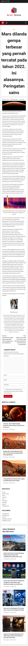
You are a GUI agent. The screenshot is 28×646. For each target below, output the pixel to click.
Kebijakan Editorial (7, 518)
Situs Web (6, 384)
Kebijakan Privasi (6, 520)
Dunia (3, 495)
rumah (3, 492)
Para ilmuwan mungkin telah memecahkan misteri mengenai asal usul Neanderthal (7, 339)
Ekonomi (4, 497)
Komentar (6, 356)
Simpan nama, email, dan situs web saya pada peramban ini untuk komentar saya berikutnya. (13, 391)
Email (5, 379)
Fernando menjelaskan (7, 146)
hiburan (4, 504)
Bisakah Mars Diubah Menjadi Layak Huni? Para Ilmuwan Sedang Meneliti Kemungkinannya (13, 453)
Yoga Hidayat (12, 429)
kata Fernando (20, 282)
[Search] (26, 22)
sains (3, 499)
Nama (5, 375)
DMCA (4, 517)
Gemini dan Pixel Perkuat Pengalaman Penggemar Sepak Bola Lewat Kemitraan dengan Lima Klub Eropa (14, 582)
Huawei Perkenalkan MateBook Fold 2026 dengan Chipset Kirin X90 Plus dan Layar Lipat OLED (13, 635)
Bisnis (5, 591)
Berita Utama (5, 493)
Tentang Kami (5, 513)
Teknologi (4, 500)
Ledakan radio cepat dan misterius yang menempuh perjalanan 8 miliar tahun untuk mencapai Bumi (20, 340)
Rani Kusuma (7, 99)
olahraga (4, 502)
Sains (14, 29)
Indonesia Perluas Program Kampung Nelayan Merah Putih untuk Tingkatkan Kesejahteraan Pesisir (14, 554)
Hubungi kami (5, 506)
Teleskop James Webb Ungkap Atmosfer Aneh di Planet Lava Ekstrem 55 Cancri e (13, 425)
